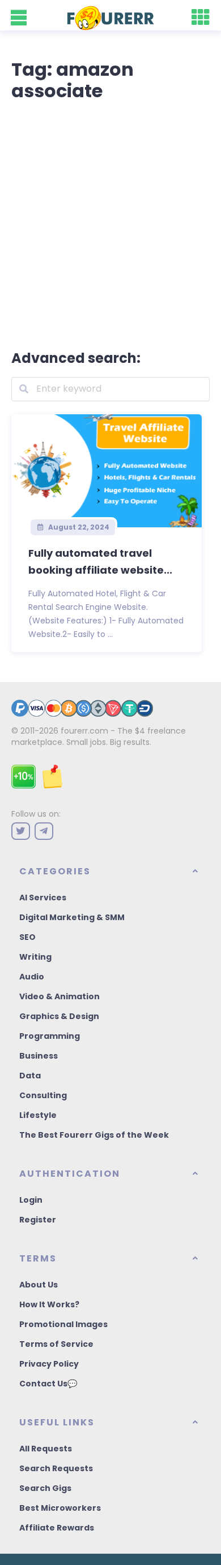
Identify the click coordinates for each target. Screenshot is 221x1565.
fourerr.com (84, 730)
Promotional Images (63, 1324)
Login (30, 1200)
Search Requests (56, 1468)
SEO (27, 937)
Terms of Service (56, 1344)
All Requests (45, 1448)
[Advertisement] (110, 223)
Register (37, 1219)
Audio (31, 976)
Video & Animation (59, 996)
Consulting (43, 1095)
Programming (49, 1036)
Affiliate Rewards (56, 1527)
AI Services (42, 897)
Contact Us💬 (48, 1383)
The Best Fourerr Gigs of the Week (94, 1135)
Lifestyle (38, 1115)
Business (38, 1055)
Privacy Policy (49, 1363)
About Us (38, 1284)
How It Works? (49, 1304)
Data (30, 1075)
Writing (35, 957)
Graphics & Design (59, 1016)
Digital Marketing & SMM (72, 917)
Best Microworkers (60, 1508)
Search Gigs (45, 1488)
